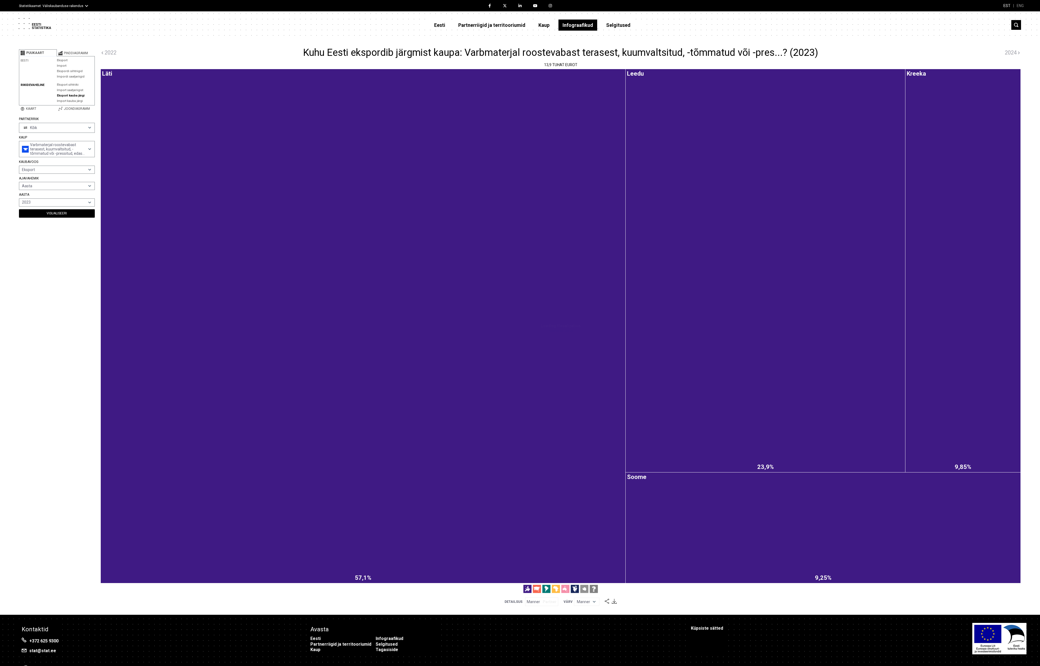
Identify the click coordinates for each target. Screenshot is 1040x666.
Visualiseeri (57, 213)
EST (1006, 6)
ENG (1020, 6)
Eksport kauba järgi (70, 95)
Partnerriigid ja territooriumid (491, 25)
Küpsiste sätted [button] (707, 628)
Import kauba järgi (70, 101)
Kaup (544, 25)
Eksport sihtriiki (68, 84)
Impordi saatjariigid (70, 76)
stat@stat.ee (42, 650)
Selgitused (618, 25)
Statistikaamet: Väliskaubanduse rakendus (51, 6)
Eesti (439, 25)
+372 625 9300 (43, 641)
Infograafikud (578, 25)
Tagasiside (387, 649)
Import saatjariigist (70, 90)
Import (61, 65)
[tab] (38, 52)
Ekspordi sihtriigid (70, 71)
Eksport (62, 60)
